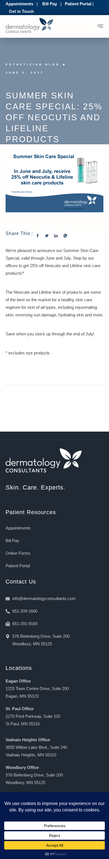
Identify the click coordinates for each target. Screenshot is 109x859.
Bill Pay (49, 3)
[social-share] (40, 235)
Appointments (19, 3)
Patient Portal (78, 3)
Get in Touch (21, 11)
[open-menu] (100, 26)
